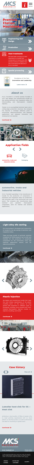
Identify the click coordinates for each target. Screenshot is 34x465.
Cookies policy (28, 451)
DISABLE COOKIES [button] (5, 461)
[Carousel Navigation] (17, 151)
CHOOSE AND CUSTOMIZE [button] (15, 461)
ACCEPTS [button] (27, 461)
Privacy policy (28, 450)
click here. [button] (26, 456)
